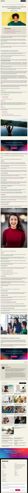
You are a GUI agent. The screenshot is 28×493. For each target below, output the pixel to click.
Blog (4, 4)
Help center (3, 480)
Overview (3, 464)
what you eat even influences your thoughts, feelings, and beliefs (14, 268)
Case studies (3, 475)
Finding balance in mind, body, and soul (10, 32)
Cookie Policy (7, 485)
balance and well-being (18, 43)
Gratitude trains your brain (4, 292)
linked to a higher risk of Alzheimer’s (12, 183)
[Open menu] (26, 1)
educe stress (8, 162)
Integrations (3, 465)
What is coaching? (4, 481)
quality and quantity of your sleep (20, 181)
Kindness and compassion (6, 114)
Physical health (24, 103)
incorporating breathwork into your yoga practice (17, 281)
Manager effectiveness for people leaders (20, 465)
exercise (5, 254)
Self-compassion (3, 309)
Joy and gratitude (4, 111)
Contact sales (4, 479)
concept (20, 42)
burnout (9, 196)
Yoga (1, 277)
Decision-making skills (5, 96)
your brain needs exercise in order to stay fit (12, 177)
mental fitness (14, 175)
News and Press (17, 475)
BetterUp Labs (4, 476)
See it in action (14, 356)
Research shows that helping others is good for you (8, 303)
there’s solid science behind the (14, 42)
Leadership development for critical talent (20, 464)
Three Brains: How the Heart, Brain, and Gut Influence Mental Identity (14, 81)
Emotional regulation (5, 97)
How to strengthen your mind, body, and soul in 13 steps (12, 31)
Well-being (7, 4)
